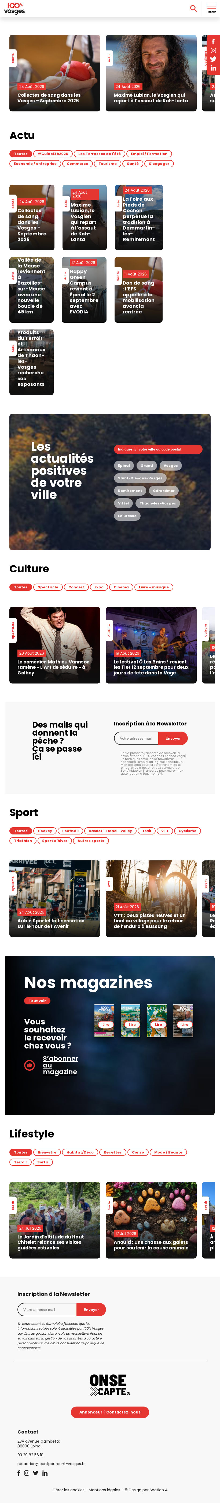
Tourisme (107, 163)
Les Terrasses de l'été (99, 153)
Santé (133, 163)
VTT (164, 830)
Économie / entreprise (35, 163)
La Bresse (127, 515)
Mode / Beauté (168, 1152)
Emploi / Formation (149, 153)
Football (70, 830)
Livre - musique (154, 587)
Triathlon (23, 840)
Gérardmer (164, 490)
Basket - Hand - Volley (110, 830)
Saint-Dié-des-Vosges (140, 478)
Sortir (42, 1162)
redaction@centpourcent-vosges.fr (51, 1463)
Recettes (113, 1152)
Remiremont (130, 490)
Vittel (123, 503)
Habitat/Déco (80, 1152)
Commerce (77, 163)
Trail (146, 830)
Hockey (45, 830)
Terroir (20, 1162)
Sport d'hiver (54, 840)
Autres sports (91, 840)
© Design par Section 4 (146, 1490)
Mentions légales (104, 1490)
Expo (99, 587)
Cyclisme (187, 830)
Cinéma (121, 587)
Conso (138, 1152)
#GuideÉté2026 (53, 153)
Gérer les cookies (69, 1490)
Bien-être (47, 1152)
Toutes (21, 153)
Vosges (171, 465)
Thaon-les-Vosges (158, 503)
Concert (76, 587)
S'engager (159, 163)
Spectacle (48, 587)
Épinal (124, 465)
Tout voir (37, 1000)
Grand (147, 465)
